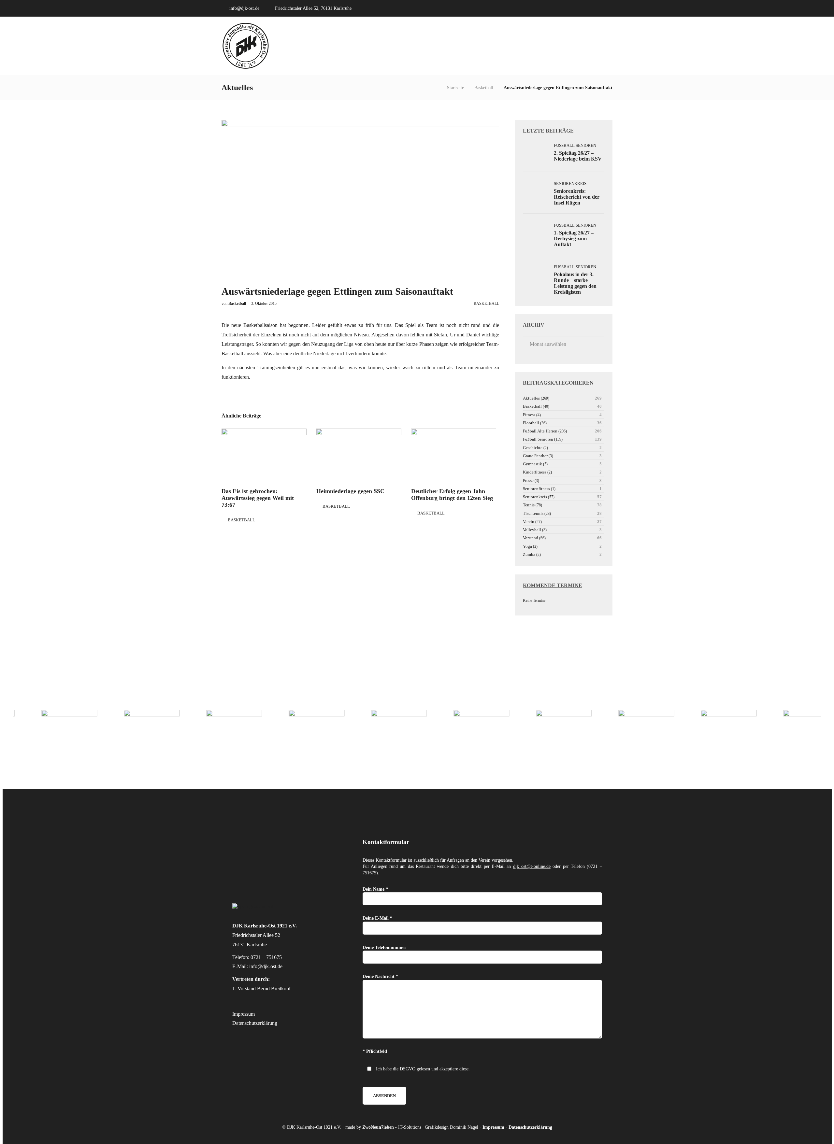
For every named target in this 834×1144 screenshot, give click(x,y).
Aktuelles (546, 46)
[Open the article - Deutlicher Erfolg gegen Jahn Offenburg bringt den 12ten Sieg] (453, 456)
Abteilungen (507, 46)
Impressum (243, 1014)
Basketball (483, 87)
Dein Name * (375, 889)
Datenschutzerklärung (254, 1023)
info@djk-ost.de (244, 8)
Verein (476, 46)
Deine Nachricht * (380, 976)
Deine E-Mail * (377, 918)
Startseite (455, 87)
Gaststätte (583, 46)
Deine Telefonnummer (384, 947)
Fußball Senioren (575, 145)
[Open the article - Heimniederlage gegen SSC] (358, 456)
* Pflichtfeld (375, 1051)
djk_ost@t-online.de (532, 866)
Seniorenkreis (570, 183)
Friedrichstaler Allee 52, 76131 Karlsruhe (313, 8)
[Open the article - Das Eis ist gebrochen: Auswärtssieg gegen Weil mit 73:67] (264, 456)
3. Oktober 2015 (264, 303)
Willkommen (445, 46)
